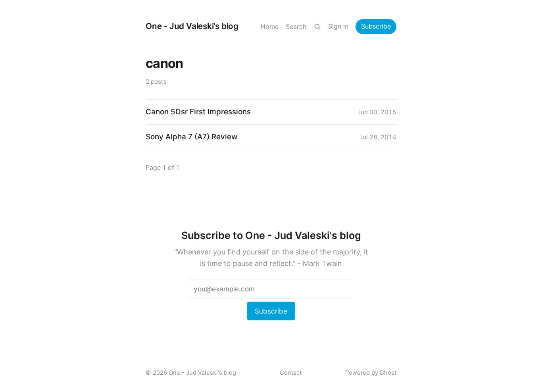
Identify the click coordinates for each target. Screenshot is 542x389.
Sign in (338, 26)
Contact (291, 372)
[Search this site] (317, 26)
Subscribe (376, 26)
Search (296, 27)
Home (270, 27)
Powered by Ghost (370, 372)
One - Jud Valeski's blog (192, 26)
